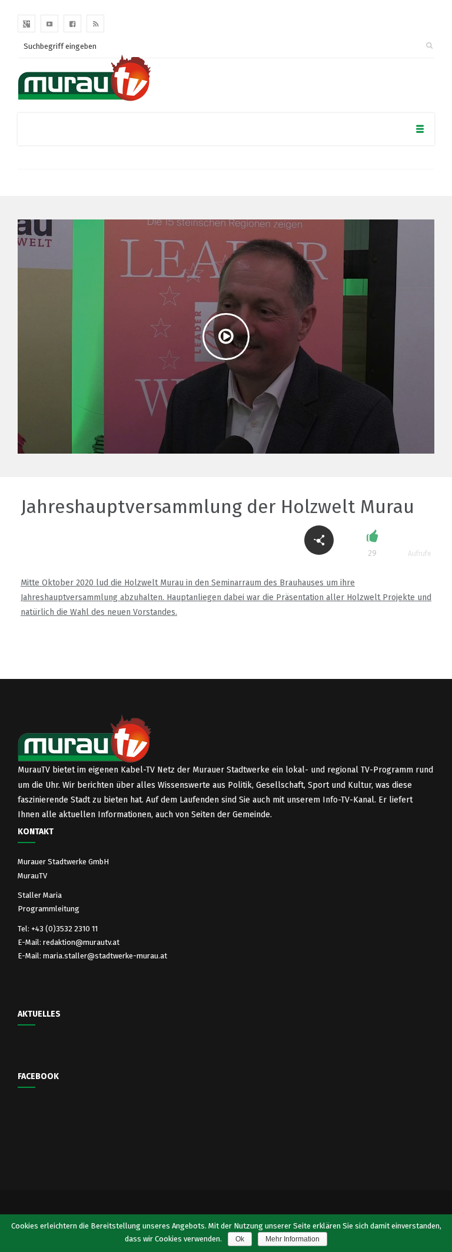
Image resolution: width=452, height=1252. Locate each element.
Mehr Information (292, 1239)
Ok (239, 1239)
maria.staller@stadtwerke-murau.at (105, 955)
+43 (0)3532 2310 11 (64, 928)
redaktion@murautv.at (81, 942)
